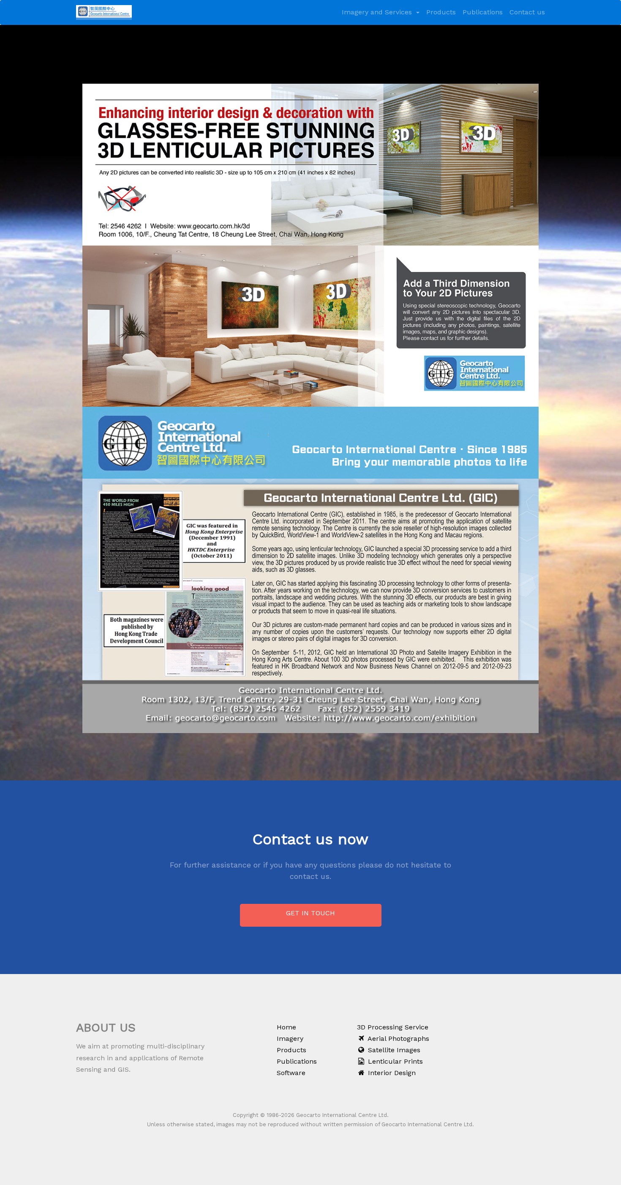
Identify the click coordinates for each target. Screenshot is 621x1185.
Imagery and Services (378, 12)
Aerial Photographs (397, 1038)
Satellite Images (393, 1050)
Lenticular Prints (394, 1061)
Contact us (527, 12)
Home (286, 1027)
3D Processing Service (392, 1027)
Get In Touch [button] (310, 913)
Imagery (290, 1038)
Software (291, 1073)
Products (441, 12)
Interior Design (391, 1073)
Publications (483, 12)
